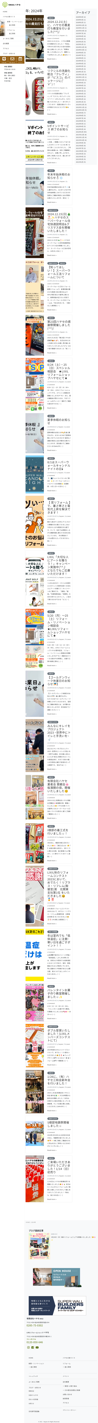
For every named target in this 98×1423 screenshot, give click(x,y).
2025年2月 (79, 42)
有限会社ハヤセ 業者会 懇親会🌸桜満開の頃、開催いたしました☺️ (58, 786)
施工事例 (11, 25)
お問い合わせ (67, 1394)
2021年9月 (79, 143)
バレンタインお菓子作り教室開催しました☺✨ (58, 993)
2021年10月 (80, 140)
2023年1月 (79, 102)
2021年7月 (79, 148)
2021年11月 (80, 137)
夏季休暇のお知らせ (58, 421)
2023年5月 (79, 91)
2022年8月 (79, 115)
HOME (5, 12)
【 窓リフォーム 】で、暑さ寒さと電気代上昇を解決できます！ (58, 507)
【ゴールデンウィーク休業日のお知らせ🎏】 (58, 680)
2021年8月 (79, 146)
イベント (66, 1376)
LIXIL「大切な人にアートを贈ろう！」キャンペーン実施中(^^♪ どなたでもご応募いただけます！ (58, 565)
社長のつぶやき (53, 67)
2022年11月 (80, 107)
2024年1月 (79, 72)
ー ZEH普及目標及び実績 (71, 1390)
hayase (62, 35)
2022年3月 (79, 129)
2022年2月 (79, 132)
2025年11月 (80, 28)
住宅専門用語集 (34, 1411)
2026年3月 (79, 20)
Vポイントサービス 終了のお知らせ (58, 129)
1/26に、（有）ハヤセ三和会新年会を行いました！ (58, 1080)
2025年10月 (80, 31)
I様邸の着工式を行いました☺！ (57, 831)
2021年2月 (79, 162)
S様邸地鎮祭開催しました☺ (58, 1124)
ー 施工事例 (33, 1367)
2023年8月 (79, 85)
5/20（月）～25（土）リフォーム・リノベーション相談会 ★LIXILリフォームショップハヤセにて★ (58, 625)
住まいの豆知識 (53, 931)
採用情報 (66, 1398)
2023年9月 (79, 83)
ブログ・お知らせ (9, 53)
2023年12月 (80, 74)
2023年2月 (79, 99)
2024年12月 (80, 47)
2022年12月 (80, 104)
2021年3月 (79, 159)
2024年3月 (79, 66)
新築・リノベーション (15, 22)
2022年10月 (80, 110)
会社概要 (6, 43)
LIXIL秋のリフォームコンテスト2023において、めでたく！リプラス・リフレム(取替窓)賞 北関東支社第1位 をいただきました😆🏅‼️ (58, 885)
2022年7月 (79, 118)
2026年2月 (79, 22)
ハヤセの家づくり (9, 17)
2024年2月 (79, 69)
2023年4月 (79, 94)
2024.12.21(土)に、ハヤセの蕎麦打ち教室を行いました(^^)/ (58, 27)
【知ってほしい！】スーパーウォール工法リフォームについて (58, 272)
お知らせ (51, 18)
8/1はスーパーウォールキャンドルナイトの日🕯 (58, 465)
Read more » (52, 59)
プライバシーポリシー (69, 1410)
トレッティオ (33, 1376)
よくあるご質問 (8, 38)
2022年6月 (79, 121)
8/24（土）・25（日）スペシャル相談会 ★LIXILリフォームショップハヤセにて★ (58, 371)
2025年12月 (80, 25)
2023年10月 (80, 80)
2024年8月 (79, 53)
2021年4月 (79, 156)
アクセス (6, 48)
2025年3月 (79, 39)
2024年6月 (79, 58)
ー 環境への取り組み (70, 1386)
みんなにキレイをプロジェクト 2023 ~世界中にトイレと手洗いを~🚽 (59, 732)
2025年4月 (79, 36)
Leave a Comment (53, 38)
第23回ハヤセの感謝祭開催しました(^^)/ (59, 324)
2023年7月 (79, 88)
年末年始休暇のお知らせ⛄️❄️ (58, 176)
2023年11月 (80, 77)
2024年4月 (79, 63)
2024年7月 (79, 55)
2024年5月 (79, 61)
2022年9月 (79, 113)
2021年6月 (79, 151)
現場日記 (31, 1391)
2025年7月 (79, 33)
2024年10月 (80, 50)
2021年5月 (79, 154)
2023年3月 (79, 96)
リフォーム (11, 30)
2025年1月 (79, 44)
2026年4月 (79, 17)
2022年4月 (79, 126)
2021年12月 (80, 135)
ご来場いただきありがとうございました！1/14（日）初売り (59, 1167)
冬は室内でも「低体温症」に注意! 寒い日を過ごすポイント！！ (58, 940)
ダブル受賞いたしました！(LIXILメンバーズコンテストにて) (58, 1035)
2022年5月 (79, 124)
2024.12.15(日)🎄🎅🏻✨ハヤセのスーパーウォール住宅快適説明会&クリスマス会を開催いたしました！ (59, 222)
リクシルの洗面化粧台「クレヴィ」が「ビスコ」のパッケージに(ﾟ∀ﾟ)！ (58, 77)
